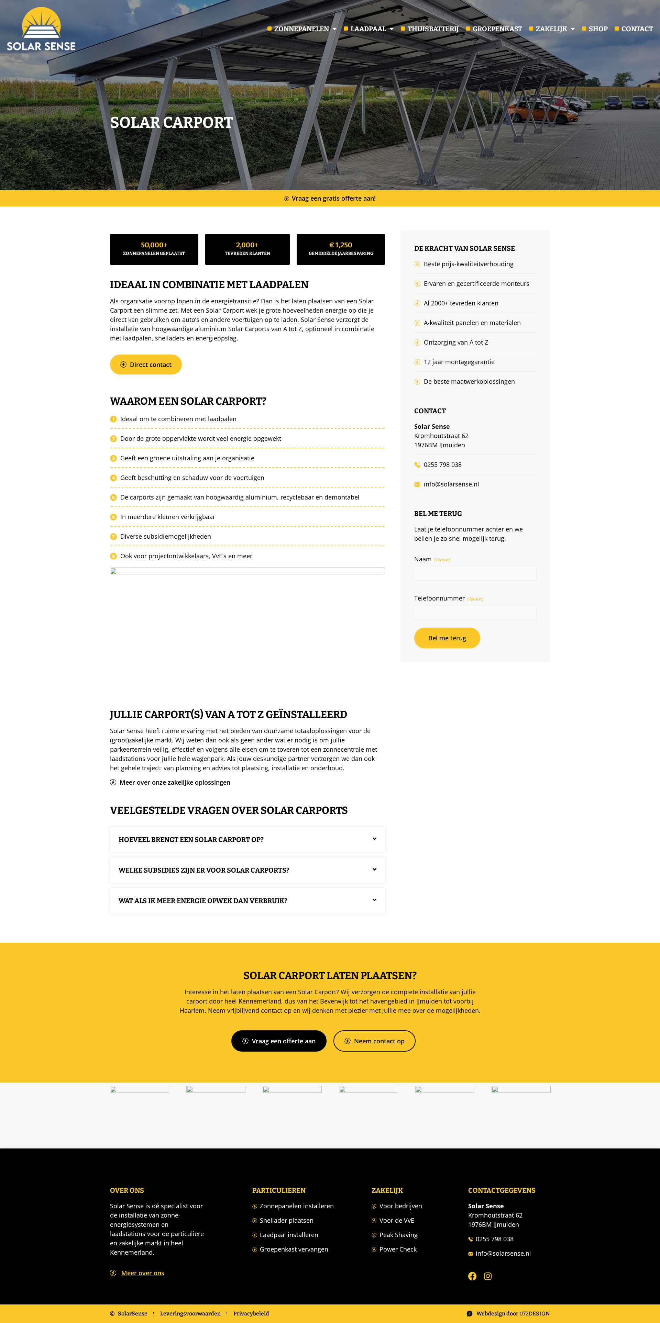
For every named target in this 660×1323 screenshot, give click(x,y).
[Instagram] (488, 1276)
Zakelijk (551, 29)
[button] (247, 839)
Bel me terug (447, 638)
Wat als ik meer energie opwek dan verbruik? (203, 901)
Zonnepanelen (301, 29)
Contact (637, 29)
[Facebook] (472, 1276)
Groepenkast (497, 29)
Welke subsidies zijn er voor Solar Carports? (204, 870)
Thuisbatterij (433, 29)
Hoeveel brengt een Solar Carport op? (191, 840)
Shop (598, 29)
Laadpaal (368, 29)
